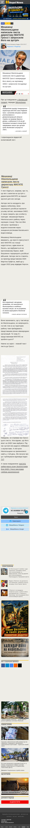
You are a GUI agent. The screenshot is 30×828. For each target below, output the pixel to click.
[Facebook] (3, 665)
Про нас (15, 816)
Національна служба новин (15, 770)
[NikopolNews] (15, 511)
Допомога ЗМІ (24, 814)
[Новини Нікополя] (14, 2)
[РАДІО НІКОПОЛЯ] (15, 648)
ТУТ (2, 459)
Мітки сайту (21, 816)
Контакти (9, 816)
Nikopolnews (21, 102)
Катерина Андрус (15, 44)
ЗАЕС (9, 23)
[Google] (11, 665)
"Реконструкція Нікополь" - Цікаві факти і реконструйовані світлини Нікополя (13, 720)
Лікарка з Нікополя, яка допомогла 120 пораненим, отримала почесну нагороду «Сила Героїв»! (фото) (18, 582)
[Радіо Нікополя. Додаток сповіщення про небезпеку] (15, 618)
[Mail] (20, 665)
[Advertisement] (15, 159)
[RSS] (16, 665)
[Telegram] (7, 665)
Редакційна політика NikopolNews (11, 814)
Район (2, 23)
